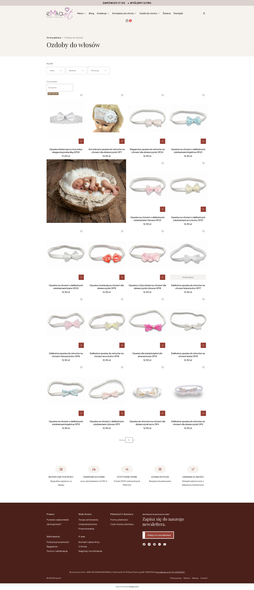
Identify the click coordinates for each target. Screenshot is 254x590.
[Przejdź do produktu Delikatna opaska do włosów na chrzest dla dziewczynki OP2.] (188, 390)
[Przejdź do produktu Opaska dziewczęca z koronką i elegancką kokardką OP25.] (66, 118)
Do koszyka (81, 141)
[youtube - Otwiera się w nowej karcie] (164, 544)
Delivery (195, 578)
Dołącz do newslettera (159, 535)
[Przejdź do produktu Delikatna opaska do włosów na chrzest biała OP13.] (188, 322)
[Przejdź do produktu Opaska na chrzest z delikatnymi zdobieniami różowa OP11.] (106, 390)
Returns (187, 578)
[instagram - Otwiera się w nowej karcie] (149, 544)
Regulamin (52, 546)
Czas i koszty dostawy (122, 524)
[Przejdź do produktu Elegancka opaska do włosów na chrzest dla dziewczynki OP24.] (147, 118)
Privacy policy (176, 578)
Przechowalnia (86, 528)
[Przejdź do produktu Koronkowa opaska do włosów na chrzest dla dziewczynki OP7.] (106, 118)
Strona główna (54, 37)
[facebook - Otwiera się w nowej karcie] (144, 544)
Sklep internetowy (126, 586)
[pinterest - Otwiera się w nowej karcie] (154, 544)
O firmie (82, 546)
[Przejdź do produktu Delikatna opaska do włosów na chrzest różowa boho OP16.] (66, 322)
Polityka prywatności (58, 542)
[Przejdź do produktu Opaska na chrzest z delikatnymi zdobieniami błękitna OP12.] (66, 390)
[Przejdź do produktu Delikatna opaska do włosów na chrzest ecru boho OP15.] (106, 322)
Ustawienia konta (87, 524)
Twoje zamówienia (88, 519)
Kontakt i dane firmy (89, 542)
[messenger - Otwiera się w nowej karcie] (159, 544)
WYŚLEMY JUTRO (140, 2)
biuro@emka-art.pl (163, 572)
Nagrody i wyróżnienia (90, 551)
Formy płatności (119, 519)
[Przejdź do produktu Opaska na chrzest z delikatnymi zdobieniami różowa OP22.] (147, 186)
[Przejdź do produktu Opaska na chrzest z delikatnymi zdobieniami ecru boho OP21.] (188, 186)
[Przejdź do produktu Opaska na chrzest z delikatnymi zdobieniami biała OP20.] (66, 254)
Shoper (56, 578)
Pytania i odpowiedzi (58, 519)
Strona (122, 440)
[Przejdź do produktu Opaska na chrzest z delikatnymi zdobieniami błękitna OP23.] (188, 118)
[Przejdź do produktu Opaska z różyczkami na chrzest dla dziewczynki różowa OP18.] (147, 254)
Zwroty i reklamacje (57, 551)
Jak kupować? (54, 524)
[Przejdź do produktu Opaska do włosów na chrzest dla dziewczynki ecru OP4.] (147, 390)
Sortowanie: (52, 81)
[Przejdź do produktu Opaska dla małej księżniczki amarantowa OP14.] (147, 322)
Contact (203, 578)
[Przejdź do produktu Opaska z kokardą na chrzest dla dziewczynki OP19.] (106, 254)
